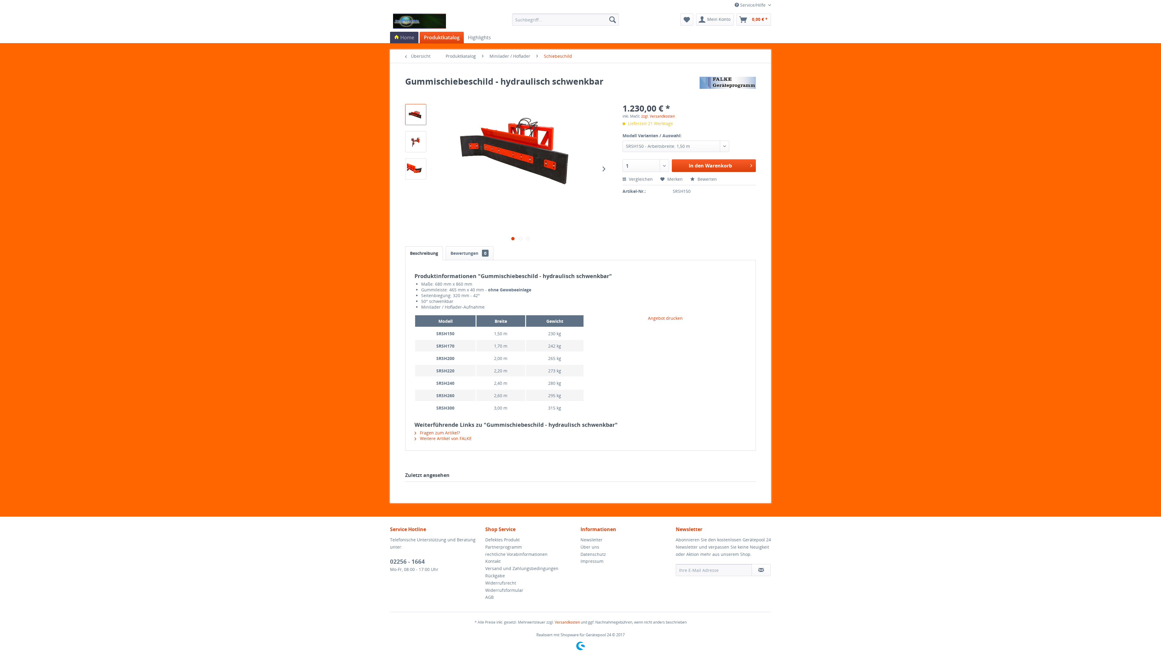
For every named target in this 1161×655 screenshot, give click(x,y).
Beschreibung (424, 253)
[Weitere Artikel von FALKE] (728, 87)
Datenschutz (593, 554)
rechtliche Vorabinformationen (516, 554)
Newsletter (591, 540)
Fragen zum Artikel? (439, 433)
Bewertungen (468, 253)
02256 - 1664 (407, 562)
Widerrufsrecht (500, 583)
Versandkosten (567, 622)
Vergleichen (640, 179)
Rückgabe (495, 576)
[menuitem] (565, 20)
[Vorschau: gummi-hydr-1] (415, 141)
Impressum (591, 561)
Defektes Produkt (502, 540)
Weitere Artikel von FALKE (445, 438)
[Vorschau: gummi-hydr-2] (415, 114)
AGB (489, 597)
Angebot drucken (665, 318)
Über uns (589, 547)
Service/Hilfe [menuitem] (753, 5)
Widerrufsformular (504, 590)
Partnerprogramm (503, 547)
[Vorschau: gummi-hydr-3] (415, 169)
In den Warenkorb (710, 165)
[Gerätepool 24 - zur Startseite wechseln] (419, 21)
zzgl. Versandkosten (658, 116)
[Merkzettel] (686, 20)
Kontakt (493, 561)
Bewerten (706, 179)
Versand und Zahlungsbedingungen (521, 568)
